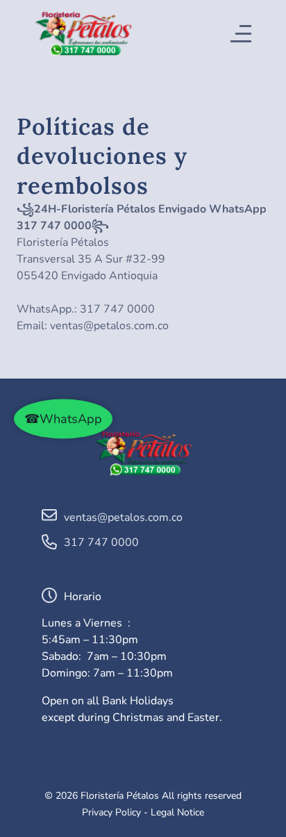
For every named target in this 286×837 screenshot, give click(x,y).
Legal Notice (177, 812)
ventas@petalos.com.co (109, 325)
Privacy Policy (111, 812)
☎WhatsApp (63, 418)
